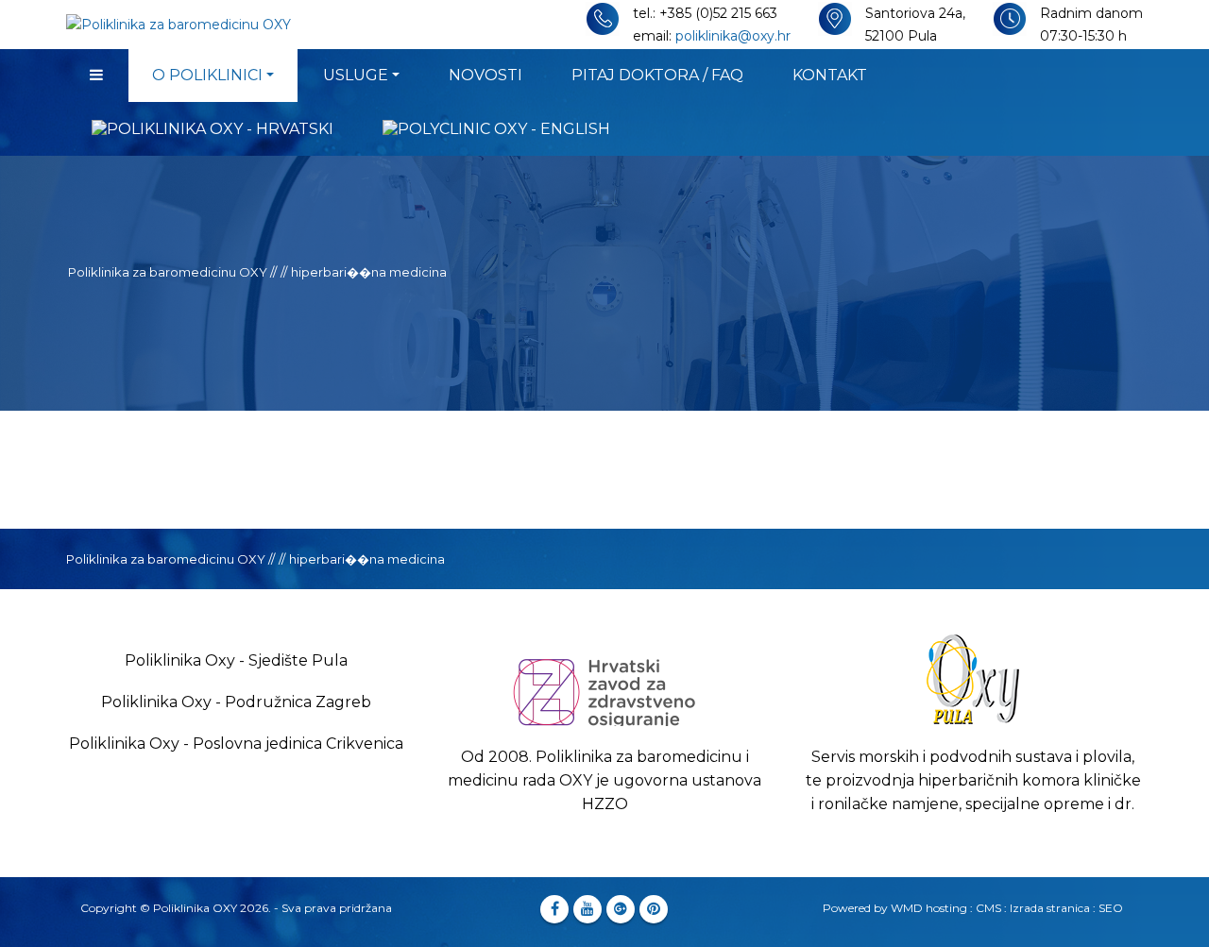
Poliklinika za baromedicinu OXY (167, 271)
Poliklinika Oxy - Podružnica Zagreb (236, 702)
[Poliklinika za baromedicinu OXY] (96, 75)
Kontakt (829, 75)
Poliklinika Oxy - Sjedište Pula (236, 660)
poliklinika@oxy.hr (733, 35)
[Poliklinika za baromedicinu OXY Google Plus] (620, 909)
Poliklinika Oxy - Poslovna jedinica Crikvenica (236, 744)
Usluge (355, 75)
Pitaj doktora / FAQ (657, 75)
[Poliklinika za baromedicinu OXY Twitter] (587, 909)
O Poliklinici (207, 75)
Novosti (485, 75)
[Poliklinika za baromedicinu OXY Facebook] (554, 909)
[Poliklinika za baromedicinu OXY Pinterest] (653, 909)
